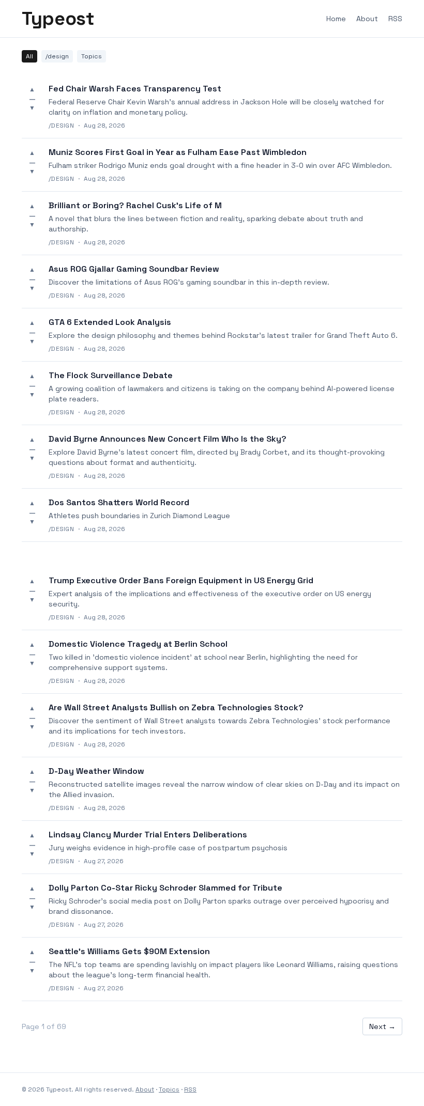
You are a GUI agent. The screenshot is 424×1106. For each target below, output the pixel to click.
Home (336, 18)
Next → (382, 1026)
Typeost (58, 18)
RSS (395, 18)
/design (57, 56)
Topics (91, 56)
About (367, 18)
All (29, 56)
